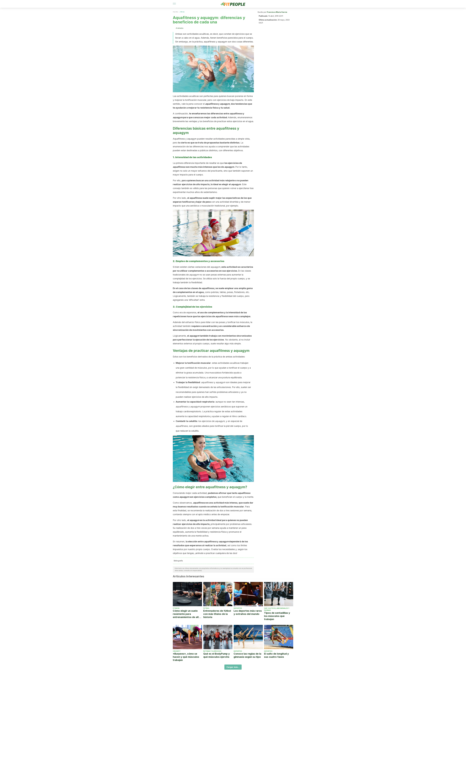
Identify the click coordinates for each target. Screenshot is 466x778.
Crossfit (176, 651)
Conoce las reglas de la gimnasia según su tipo (247, 655)
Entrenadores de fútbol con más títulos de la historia (217, 614)
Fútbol (206, 608)
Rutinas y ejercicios (212, 651)
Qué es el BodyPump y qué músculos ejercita (216, 655)
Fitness (176, 608)
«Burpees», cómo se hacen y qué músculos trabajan (186, 656)
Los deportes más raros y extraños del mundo (248, 612)
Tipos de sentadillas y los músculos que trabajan (277, 616)
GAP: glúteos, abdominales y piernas (276, 609)
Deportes (238, 608)
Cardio (175, 12)
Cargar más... (233, 667)
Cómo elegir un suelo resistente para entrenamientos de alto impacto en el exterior (186, 614)
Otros (182, 12)
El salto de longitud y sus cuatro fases (276, 655)
